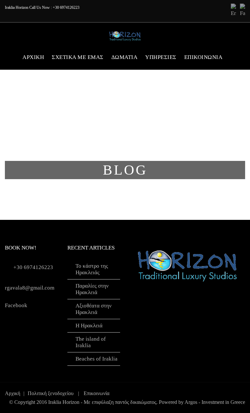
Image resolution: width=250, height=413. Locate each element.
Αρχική (12, 393)
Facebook (16, 305)
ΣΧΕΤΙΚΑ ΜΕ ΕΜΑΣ (78, 57)
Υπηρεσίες (160, 57)
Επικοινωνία (203, 57)
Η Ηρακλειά (89, 325)
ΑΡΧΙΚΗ (33, 57)
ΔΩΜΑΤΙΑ (124, 57)
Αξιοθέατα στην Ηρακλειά (94, 309)
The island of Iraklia (91, 342)
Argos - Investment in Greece (215, 402)
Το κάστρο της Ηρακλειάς (92, 269)
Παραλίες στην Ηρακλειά (92, 289)
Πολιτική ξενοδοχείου (51, 393)
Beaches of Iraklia (97, 359)
